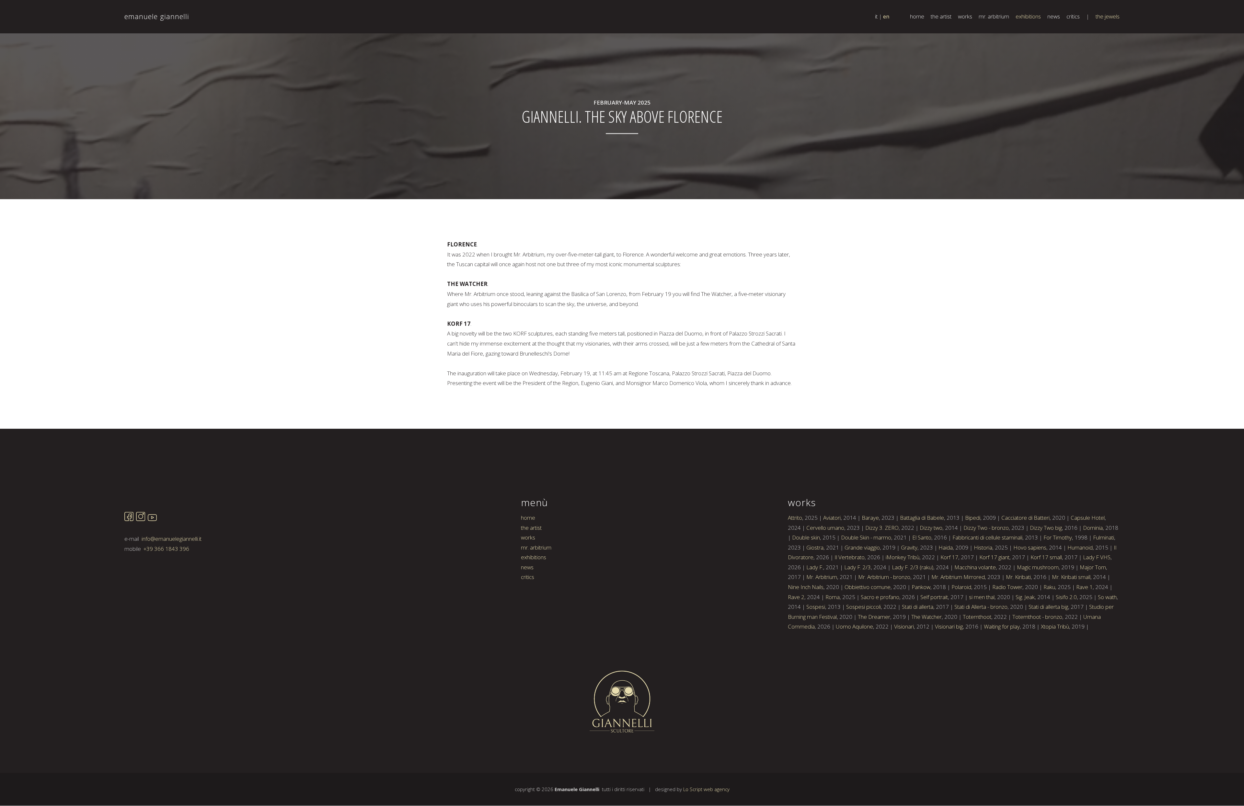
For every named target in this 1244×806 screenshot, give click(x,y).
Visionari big (949, 626)
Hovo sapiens (1029, 547)
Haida (946, 547)
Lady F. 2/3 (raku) (912, 567)
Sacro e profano (880, 597)
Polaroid (961, 587)
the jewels (1108, 16)
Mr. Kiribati (1018, 577)
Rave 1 (1084, 587)
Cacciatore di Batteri (1025, 517)
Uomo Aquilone (854, 626)
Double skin (806, 537)
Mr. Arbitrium (821, 577)
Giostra (815, 547)
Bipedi (972, 517)
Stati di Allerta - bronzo (981, 606)
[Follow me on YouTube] (152, 519)
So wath (1107, 597)
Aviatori (832, 517)
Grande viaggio (862, 547)
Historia (983, 547)
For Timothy (1057, 537)
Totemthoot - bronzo (1037, 616)
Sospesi (815, 606)
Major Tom (1093, 567)
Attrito (795, 517)
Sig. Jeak (1025, 597)
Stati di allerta (917, 606)
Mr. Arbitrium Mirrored (958, 577)
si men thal (982, 597)
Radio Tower (1007, 587)
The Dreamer (874, 616)
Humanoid (1080, 547)
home (917, 16)
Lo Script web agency (706, 789)
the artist (941, 16)
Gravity (909, 547)
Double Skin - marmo (866, 537)
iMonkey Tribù (902, 557)
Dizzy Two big (1046, 527)
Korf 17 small (1046, 557)
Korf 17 (949, 557)
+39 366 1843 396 (166, 548)
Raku (1049, 587)
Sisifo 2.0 (1066, 597)
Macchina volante (975, 567)
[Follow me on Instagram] (140, 519)
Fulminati (1103, 537)
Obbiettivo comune (868, 587)
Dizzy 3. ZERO (882, 527)
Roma (832, 597)
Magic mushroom (1038, 567)
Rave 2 (796, 597)
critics (1073, 16)
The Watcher (926, 616)
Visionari (904, 626)
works (965, 16)
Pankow (921, 587)
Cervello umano (825, 527)
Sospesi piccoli (863, 606)
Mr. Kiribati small (1071, 577)
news (1053, 16)
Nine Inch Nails (806, 587)
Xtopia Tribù (1055, 626)
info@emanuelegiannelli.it (172, 538)
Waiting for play (1002, 626)
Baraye (870, 517)
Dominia (1093, 527)
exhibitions (1028, 16)
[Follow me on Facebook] (128, 519)
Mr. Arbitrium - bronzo (884, 577)
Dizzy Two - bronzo (986, 527)
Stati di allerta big (1048, 606)
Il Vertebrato (850, 557)
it (876, 16)
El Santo (921, 537)
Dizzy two (931, 527)
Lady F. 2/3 (857, 567)
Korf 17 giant (994, 557)
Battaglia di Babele (922, 517)
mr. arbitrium (994, 16)
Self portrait (934, 597)
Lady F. (814, 567)
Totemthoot (977, 616)
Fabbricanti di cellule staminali (987, 537)
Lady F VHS (1097, 557)
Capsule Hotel (1088, 517)
